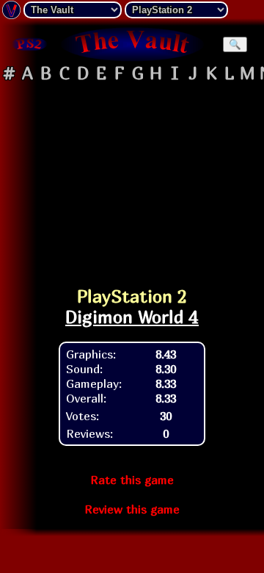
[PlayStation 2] (29, 44)
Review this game (132, 509)
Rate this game (132, 479)
